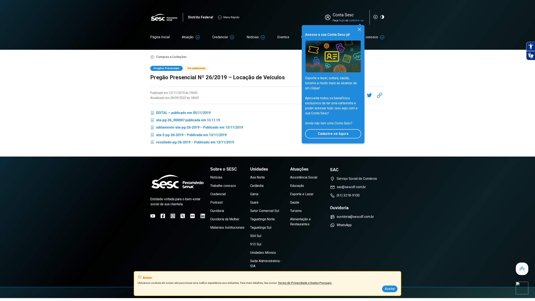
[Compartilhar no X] (369, 95)
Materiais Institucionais (227, 228)
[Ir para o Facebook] (162, 215)
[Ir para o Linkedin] (202, 215)
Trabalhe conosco (223, 186)
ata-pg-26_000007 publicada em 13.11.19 (185, 121)
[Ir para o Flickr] (192, 215)
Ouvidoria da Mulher (224, 219)
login (342, 20)
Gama (254, 194)
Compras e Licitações (171, 57)
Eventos (283, 37)
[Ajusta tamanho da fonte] (375, 16)
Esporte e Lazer (301, 194)
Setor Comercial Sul (264, 211)
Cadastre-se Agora (333, 134)
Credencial (220, 37)
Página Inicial (160, 37)
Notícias (253, 37)
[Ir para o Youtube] (152, 215)
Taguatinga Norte (262, 219)
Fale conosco (368, 37)
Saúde (294, 202)
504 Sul (255, 236)
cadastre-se (356, 20)
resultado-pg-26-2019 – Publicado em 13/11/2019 (192, 143)
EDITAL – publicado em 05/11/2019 (180, 113)
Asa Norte (257, 177)
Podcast (216, 202)
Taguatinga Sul (260, 228)
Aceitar (390, 289)
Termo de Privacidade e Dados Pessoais (305, 282)
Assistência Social (303, 177)
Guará (254, 202)
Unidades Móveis (263, 253)
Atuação (188, 37)
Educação (297, 186)
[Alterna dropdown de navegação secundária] (197, 37)
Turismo (296, 211)
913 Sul (255, 244)
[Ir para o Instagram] (172, 215)
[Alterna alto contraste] (382, 16)
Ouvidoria (217, 211)
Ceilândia (257, 186)
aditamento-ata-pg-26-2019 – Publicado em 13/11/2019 (196, 128)
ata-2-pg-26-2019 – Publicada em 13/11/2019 (188, 136)
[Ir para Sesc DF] (166, 17)
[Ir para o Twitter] (182, 216)
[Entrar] (328, 17)
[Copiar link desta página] (379, 95)
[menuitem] (160, 37)
